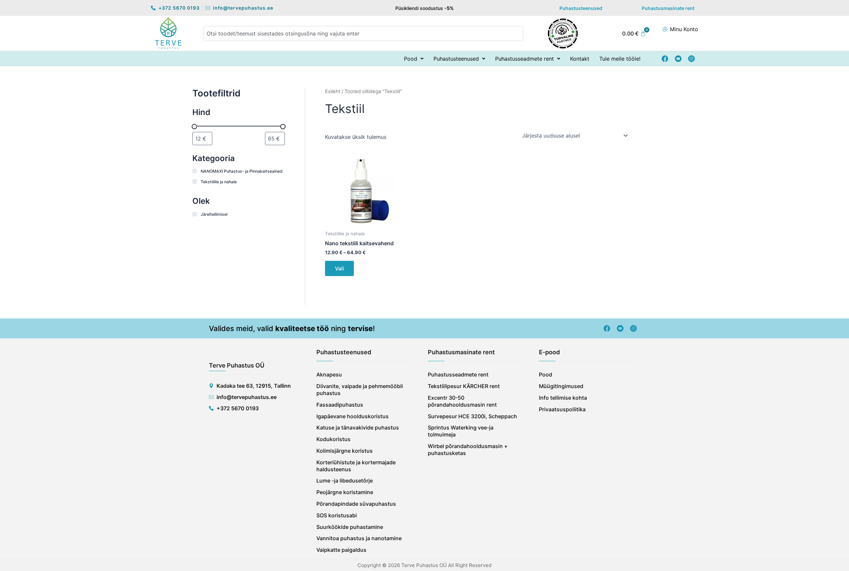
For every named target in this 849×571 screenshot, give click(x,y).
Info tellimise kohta (563, 397)
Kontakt (579, 58)
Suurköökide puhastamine (349, 527)
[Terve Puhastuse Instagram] (691, 58)
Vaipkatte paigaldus (341, 549)
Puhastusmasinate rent (668, 8)
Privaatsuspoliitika (562, 409)
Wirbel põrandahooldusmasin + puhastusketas (468, 449)
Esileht (332, 91)
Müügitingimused (561, 386)
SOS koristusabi (336, 515)
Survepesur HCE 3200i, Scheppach (472, 416)
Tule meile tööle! (619, 58)
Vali (339, 268)
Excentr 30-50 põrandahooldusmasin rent (462, 401)
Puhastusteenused (580, 8)
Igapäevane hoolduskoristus (352, 416)
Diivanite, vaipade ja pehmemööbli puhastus (359, 389)
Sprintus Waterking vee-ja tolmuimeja (460, 431)
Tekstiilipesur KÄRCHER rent (464, 386)
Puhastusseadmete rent (524, 58)
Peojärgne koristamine (344, 492)
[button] (413, 58)
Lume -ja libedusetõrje (344, 480)
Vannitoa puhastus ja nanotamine (359, 538)
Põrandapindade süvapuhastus (356, 503)
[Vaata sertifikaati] (563, 32)
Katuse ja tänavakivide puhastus (357, 427)
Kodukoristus (333, 439)
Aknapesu (329, 374)
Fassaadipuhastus (339, 404)
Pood (410, 58)
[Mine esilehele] (168, 32)
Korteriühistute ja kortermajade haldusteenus (356, 466)
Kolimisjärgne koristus (344, 450)
